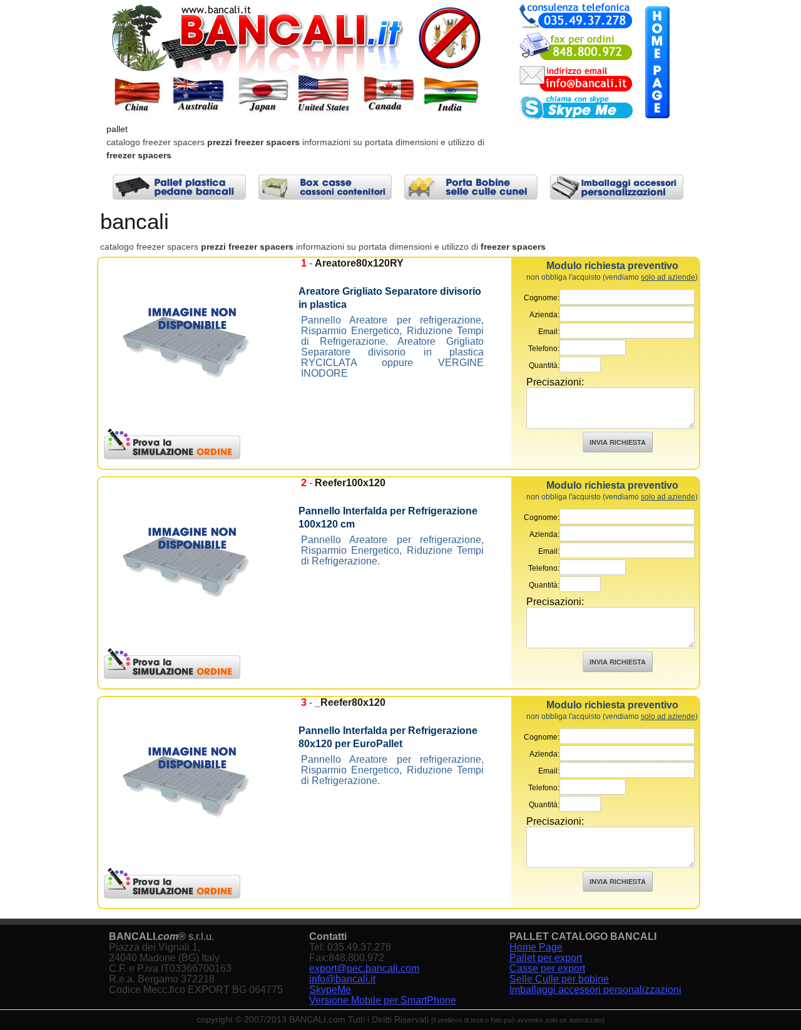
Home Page (536, 947)
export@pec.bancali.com (364, 968)
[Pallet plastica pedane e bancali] (179, 187)
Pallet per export (545, 957)
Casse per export (547, 968)
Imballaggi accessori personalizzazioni (595, 989)
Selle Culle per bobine (559, 979)
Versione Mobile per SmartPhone (382, 1000)
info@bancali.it (342, 979)
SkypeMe (330, 989)
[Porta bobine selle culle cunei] (471, 187)
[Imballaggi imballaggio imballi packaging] (616, 187)
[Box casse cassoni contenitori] (325, 187)
